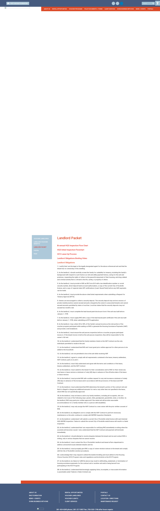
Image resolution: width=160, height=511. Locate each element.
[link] (157, 3)
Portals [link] (150, 9)
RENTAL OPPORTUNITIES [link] (74, 492)
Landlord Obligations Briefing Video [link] (72, 258)
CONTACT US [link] (105, 495)
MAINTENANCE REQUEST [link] (109, 501)
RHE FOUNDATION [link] (35, 495)
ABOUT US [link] (32, 492)
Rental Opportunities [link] (59, 9)
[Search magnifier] (153, 3)
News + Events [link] (141, 9)
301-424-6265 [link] (61, 509)
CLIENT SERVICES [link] (71, 501)
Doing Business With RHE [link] (125, 9)
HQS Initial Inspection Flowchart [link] (70, 250)
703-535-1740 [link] (93, 509)
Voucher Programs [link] (75, 9)
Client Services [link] (110, 9)
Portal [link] (36, 250)
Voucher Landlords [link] (41, 238)
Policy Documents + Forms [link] (93, 9)
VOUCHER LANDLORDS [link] (73, 495)
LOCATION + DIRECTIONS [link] (109, 498)
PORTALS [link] (104, 492)
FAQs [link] (35, 254)
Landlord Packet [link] (40, 247)
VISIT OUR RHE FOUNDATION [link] (19, 3)
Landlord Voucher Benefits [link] (41, 243)
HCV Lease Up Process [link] (67, 254)
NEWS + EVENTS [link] (34, 498)
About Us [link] (47, 9)
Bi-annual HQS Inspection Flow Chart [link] (72, 245)
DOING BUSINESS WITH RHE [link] (38, 501)
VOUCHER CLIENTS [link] (71, 498)
